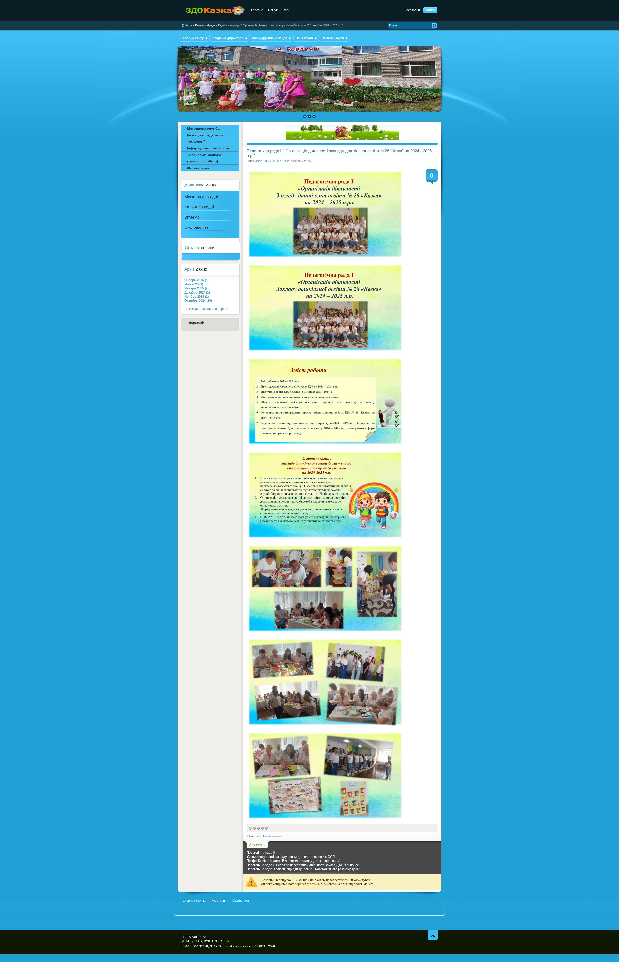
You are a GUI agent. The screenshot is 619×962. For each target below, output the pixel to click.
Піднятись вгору (433, 935)
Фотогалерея (198, 168)
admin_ (259, 160)
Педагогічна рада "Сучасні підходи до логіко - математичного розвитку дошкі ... (305, 869)
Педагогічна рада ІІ (261, 852)
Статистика (240, 900)
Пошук (273, 10)
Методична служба (203, 128)
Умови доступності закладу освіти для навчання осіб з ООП (291, 857)
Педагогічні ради (272, 836)
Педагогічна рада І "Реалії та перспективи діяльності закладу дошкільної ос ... (305, 865)
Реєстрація (412, 10)
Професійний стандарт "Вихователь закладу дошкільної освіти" (294, 861)
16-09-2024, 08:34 (278, 160)
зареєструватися (307, 884)
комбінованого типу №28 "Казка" (213, 11)
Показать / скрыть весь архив (206, 309)
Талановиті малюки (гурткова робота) (204, 158)
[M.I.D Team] (342, 138)
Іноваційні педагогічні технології (205, 138)
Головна (257, 10)
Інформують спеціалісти (208, 148)
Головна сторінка (193, 900)
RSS (286, 10)
